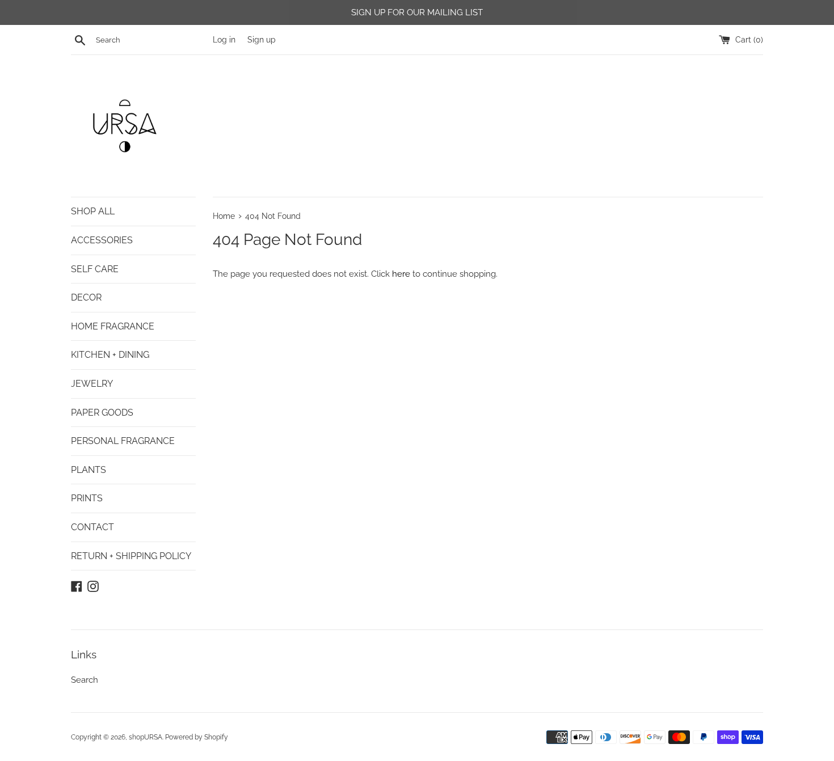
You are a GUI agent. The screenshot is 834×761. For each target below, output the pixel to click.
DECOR (86, 297)
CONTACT (92, 527)
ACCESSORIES (102, 240)
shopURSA (145, 737)
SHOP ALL (93, 211)
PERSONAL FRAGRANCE (123, 441)
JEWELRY (92, 383)
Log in (224, 39)
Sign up (261, 39)
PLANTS (88, 469)
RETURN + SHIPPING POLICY (131, 556)
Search (84, 680)
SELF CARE (95, 269)
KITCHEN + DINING (110, 354)
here (401, 274)
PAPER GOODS (102, 412)
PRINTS (87, 498)
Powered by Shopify (196, 737)
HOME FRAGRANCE (112, 326)
